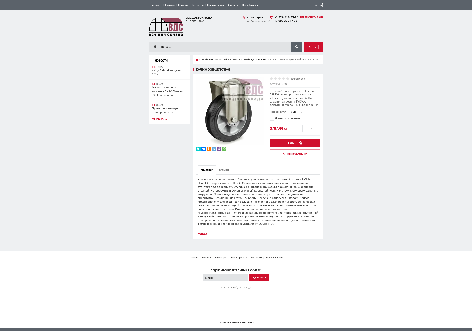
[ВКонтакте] (203, 149)
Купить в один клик (295, 153)
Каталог (155, 5)
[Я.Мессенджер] (198, 149)
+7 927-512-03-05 (286, 17)
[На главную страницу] (166, 26)
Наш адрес (197, 5)
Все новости (158, 119)
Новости (183, 5)
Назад (203, 233)
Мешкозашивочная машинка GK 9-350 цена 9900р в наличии (167, 91)
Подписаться (259, 277)
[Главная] (197, 59)
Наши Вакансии (251, 5)
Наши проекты (215, 5)
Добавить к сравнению (288, 118)
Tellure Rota (295, 111)
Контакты (233, 5)
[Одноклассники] (208, 149)
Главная (170, 5)
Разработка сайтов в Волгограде (236, 322)
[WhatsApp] (224, 149)
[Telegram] (214, 149)
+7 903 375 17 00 (286, 21)
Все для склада (199, 18)
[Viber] (219, 149)
